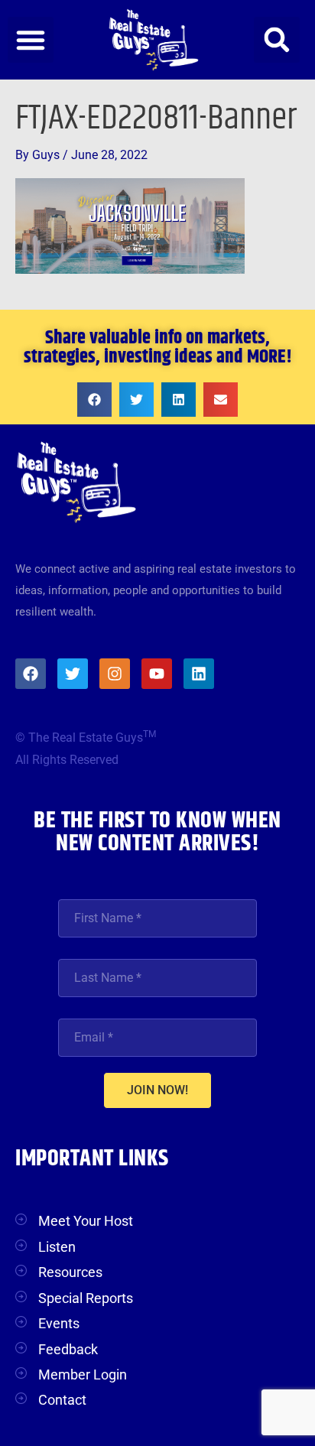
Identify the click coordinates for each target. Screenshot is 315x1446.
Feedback (68, 1349)
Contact (62, 1400)
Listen (57, 1247)
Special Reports (85, 1298)
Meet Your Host (85, 1221)
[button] (31, 40)
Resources (70, 1272)
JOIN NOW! (157, 1090)
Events (59, 1323)
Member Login (82, 1374)
